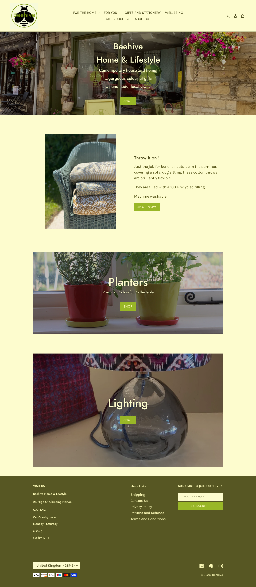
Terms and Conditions (148, 519)
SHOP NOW (146, 207)
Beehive (217, 575)
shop (128, 420)
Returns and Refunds (147, 513)
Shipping (138, 495)
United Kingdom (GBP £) (55, 565)
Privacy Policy (141, 507)
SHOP (128, 101)
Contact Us (139, 501)
